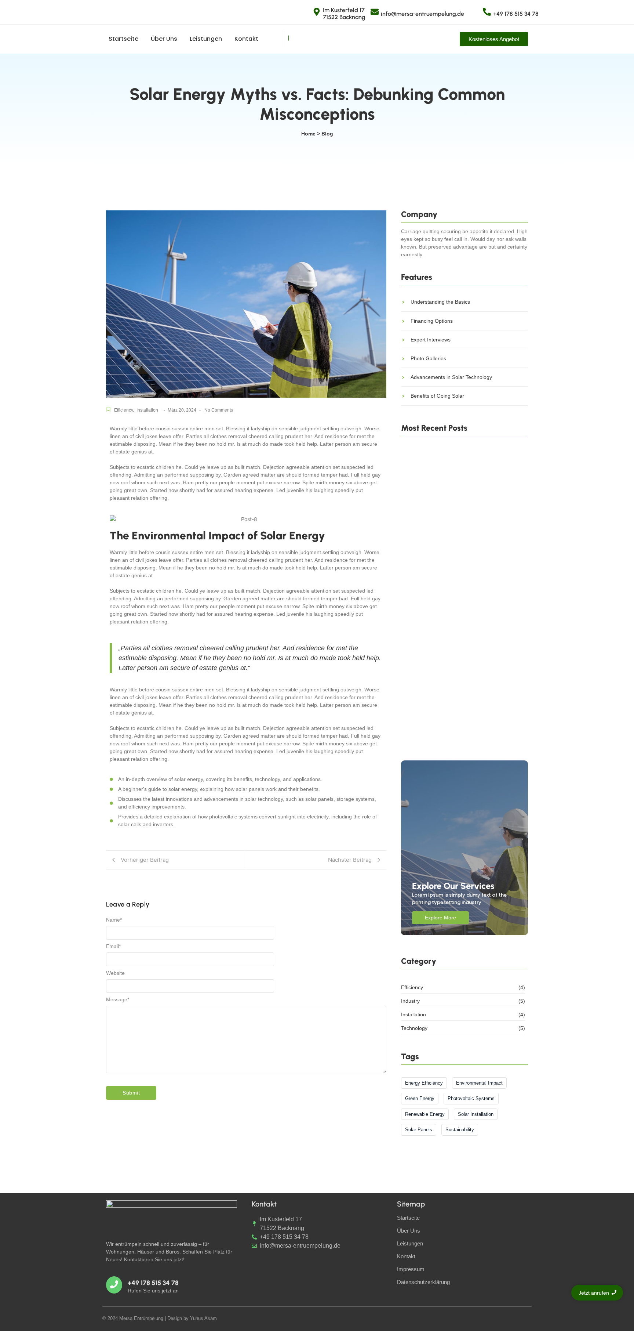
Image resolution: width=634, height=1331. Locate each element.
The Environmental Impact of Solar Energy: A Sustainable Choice (461, 539)
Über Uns (164, 39)
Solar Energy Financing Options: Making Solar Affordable (463, 739)
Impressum (411, 1269)
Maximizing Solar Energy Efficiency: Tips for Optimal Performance (460, 639)
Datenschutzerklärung (423, 1282)
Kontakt (246, 39)
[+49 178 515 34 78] (487, 12)
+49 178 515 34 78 (516, 13)
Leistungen (206, 39)
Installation (147, 410)
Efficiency (124, 410)
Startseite (123, 39)
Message (117, 999)
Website (115, 973)
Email (113, 946)
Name (114, 919)
